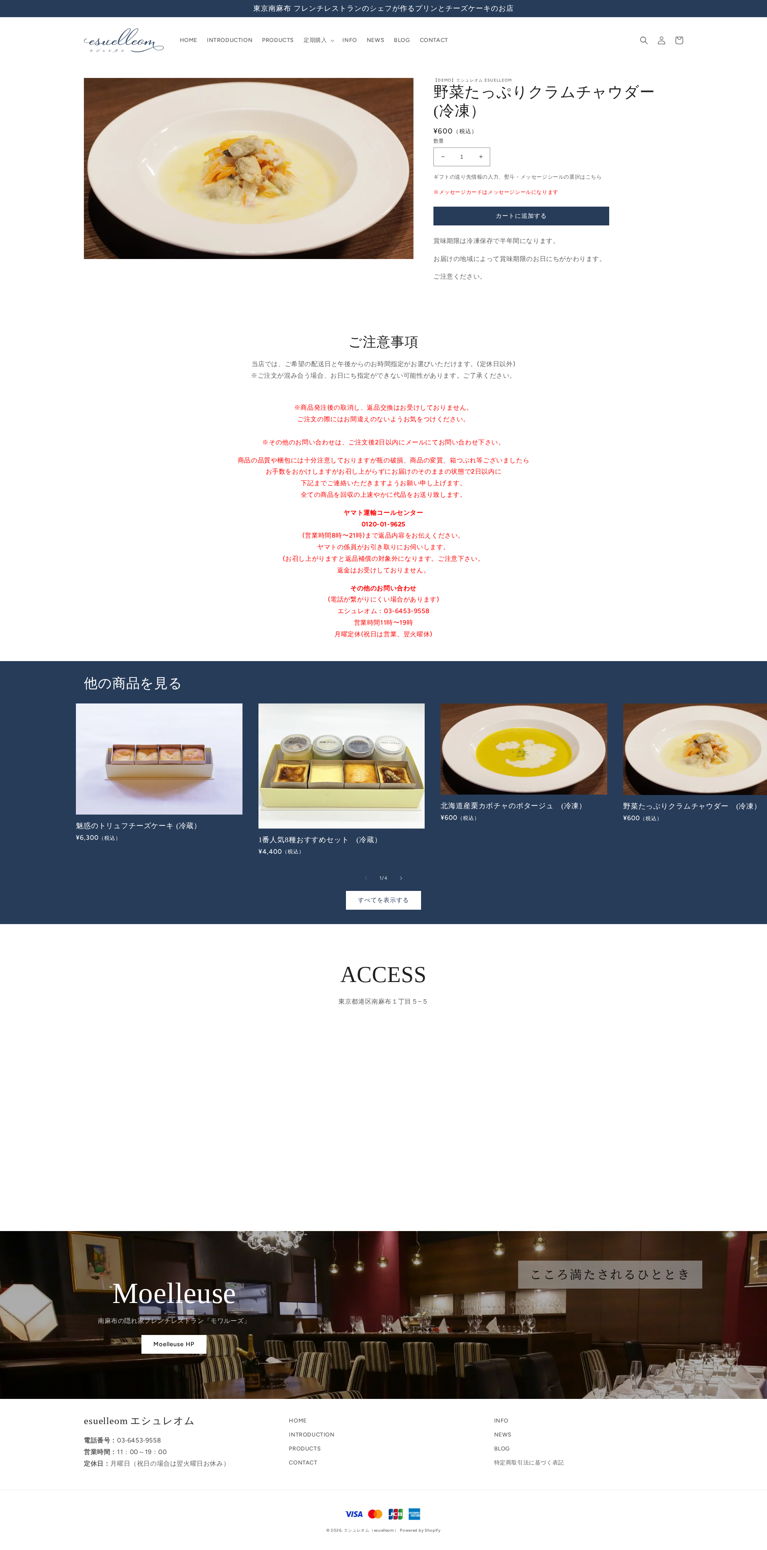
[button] (318, 40)
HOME (297, 1420)
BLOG (502, 1448)
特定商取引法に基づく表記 (529, 1462)
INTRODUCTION (311, 1434)
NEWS (503, 1434)
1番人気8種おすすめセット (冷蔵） (320, 840)
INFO (501, 1420)
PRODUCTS (305, 1448)
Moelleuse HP (174, 1344)
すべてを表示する (383, 900)
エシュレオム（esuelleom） (371, 1530)
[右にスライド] (401, 878)
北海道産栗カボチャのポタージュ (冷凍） (513, 806)
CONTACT (303, 1462)
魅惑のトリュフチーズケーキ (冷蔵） (138, 826)
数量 (438, 141)
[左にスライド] (366, 878)
